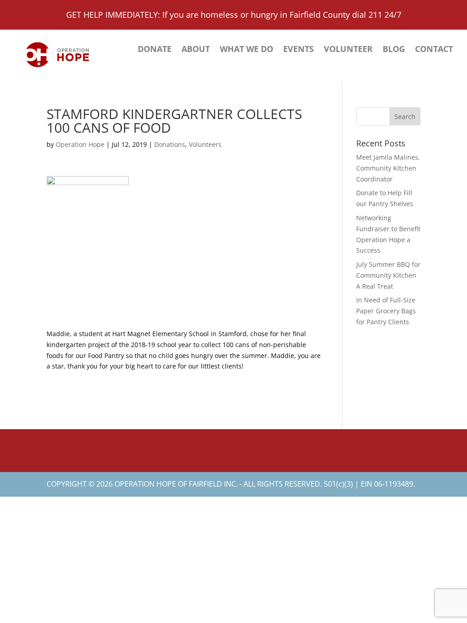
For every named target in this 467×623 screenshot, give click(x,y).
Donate (154, 50)
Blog (394, 50)
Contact (434, 50)
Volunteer (348, 50)
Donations (169, 144)
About (196, 50)
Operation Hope (80, 144)
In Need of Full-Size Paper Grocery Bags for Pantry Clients (386, 311)
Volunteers (205, 144)
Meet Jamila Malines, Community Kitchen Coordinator (388, 168)
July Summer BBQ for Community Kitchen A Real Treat (388, 275)
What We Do (246, 50)
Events (298, 50)
